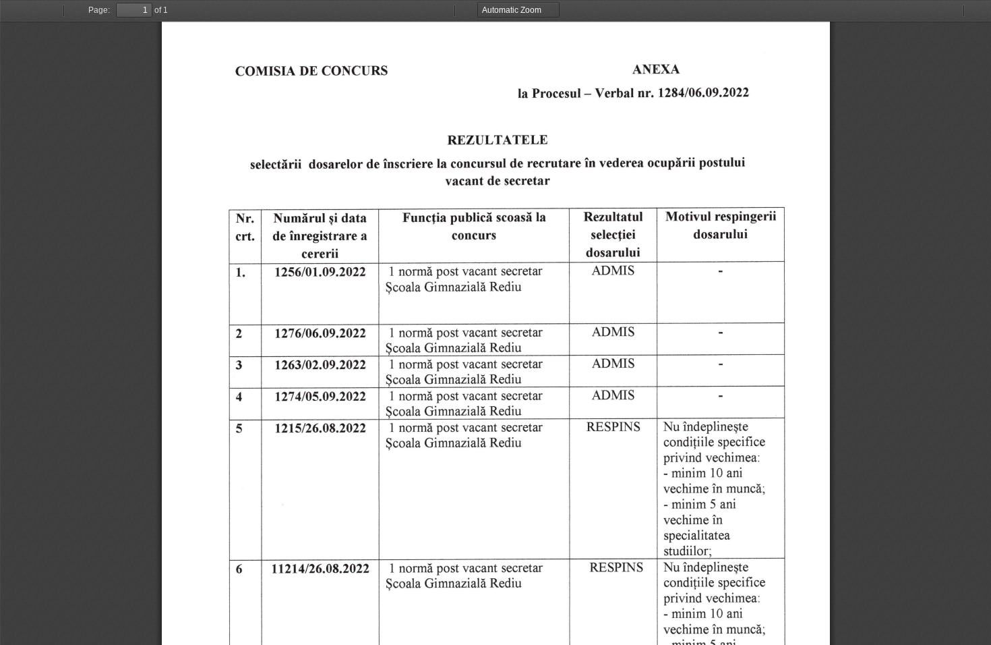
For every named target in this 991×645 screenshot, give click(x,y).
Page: (99, 10)
